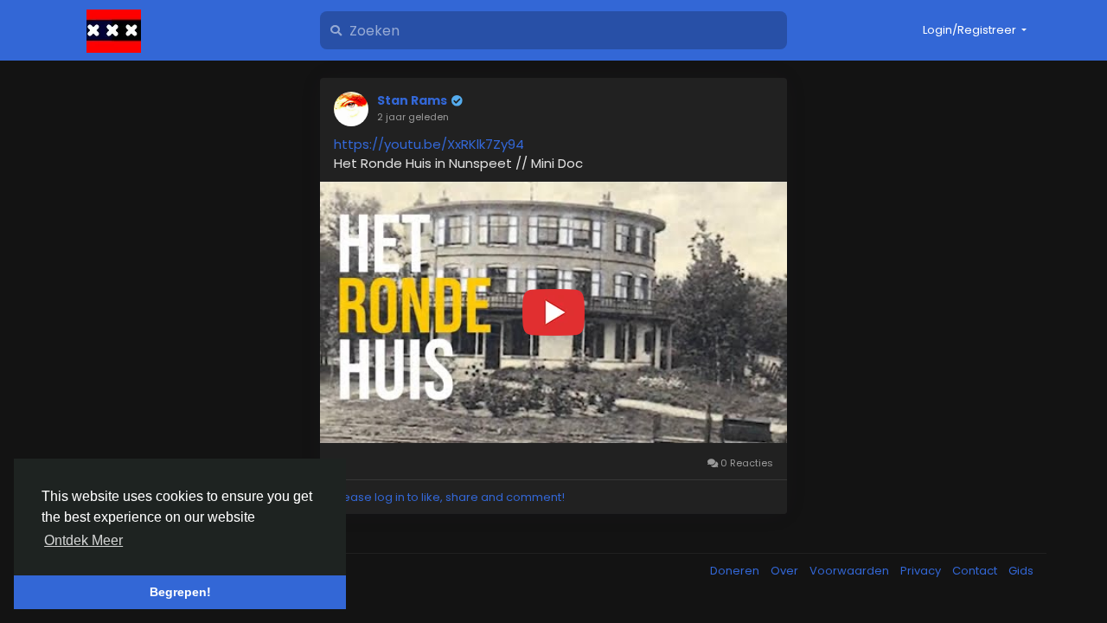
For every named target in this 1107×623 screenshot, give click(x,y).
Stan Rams (412, 100)
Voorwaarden (850, 570)
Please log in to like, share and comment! (449, 497)
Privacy (922, 570)
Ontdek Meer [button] (83, 540)
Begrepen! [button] (180, 592)
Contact (976, 570)
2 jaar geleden (413, 117)
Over (786, 570)
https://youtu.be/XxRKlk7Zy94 (429, 144)
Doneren (736, 570)
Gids (1020, 570)
